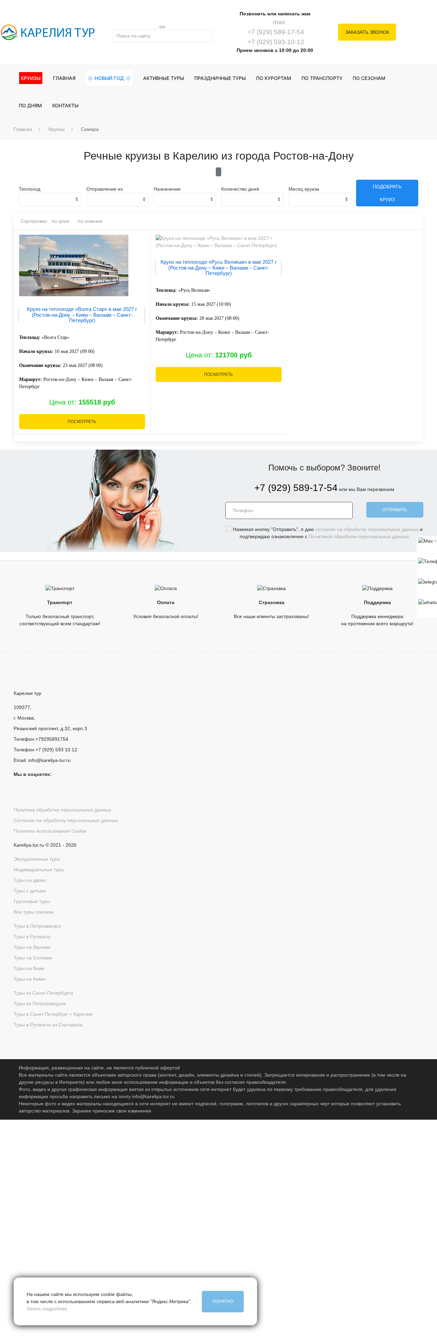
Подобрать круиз (387, 193)
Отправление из (104, 189)
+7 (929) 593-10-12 (275, 41)
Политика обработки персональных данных (62, 809)
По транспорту (321, 78)
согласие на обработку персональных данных (367, 529)
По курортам (273, 78)
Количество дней (240, 189)
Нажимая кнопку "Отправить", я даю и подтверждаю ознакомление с (213, 1225)
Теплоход (29, 189)
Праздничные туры (220, 78)
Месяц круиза (303, 189)
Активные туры (163, 78)
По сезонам (369, 78)
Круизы (56, 129)
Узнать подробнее (47, 1308)
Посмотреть (82, 421)
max (278, 22)
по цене (60, 221)
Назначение (167, 189)
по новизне (89, 221)
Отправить (394, 509)
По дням (30, 105)
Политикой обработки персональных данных (359, 536)
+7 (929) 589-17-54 (275, 32)
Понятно (222, 1301)
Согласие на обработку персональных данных (66, 820)
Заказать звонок (367, 32)
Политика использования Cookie (50, 831)
